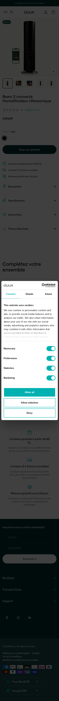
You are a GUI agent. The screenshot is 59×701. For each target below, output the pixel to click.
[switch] (50, 358)
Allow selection (29, 402)
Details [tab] (29, 294)
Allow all (29, 392)
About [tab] (48, 294)
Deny (29, 413)
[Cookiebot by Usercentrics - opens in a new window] (42, 285)
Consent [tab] (10, 294)
